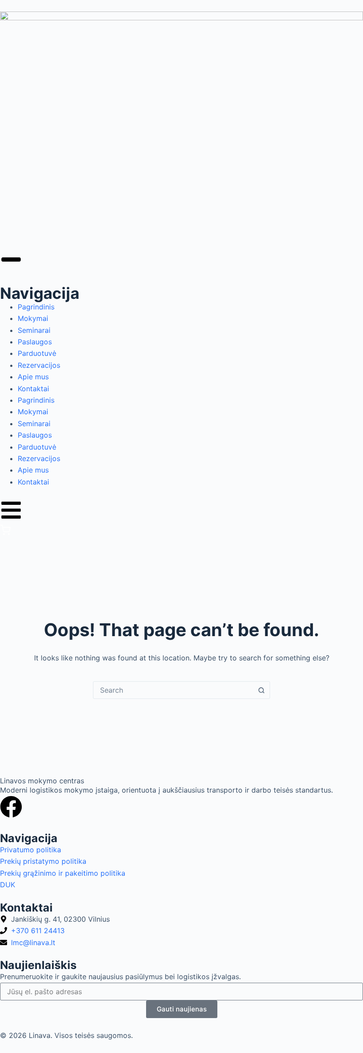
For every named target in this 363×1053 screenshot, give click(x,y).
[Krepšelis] (5, 532)
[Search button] (261, 690)
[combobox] (173, 690)
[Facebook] (11, 807)
